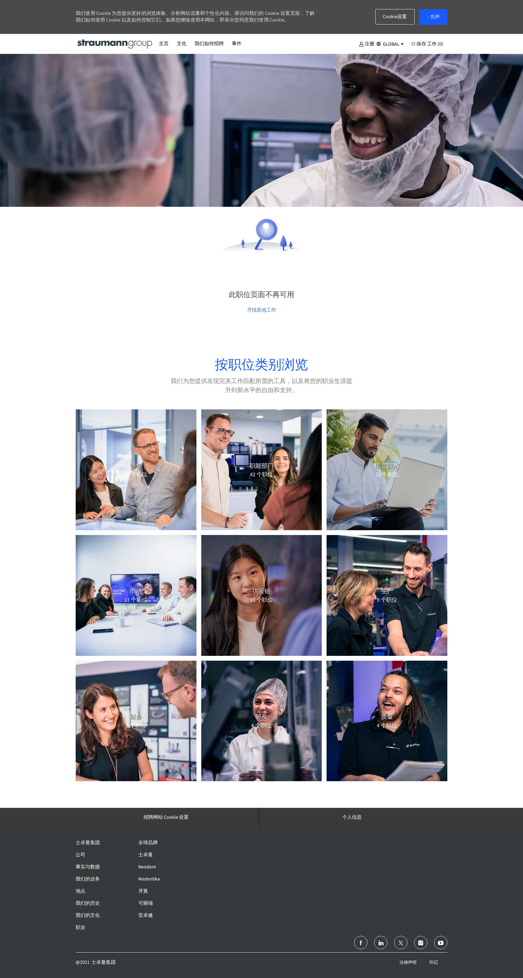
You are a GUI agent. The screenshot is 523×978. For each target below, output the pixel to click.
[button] (366, 43)
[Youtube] (440, 942)
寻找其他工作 (261, 310)
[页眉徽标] (115, 43)
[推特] (400, 942)
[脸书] (360, 942)
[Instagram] (420, 942)
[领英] (380, 942)
